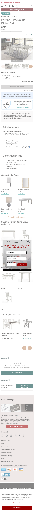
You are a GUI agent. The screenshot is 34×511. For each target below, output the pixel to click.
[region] (17, 500)
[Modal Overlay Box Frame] (17, 255)
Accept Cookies (17, 507)
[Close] (32, 492)
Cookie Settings (17, 502)
